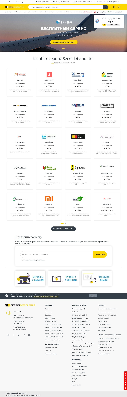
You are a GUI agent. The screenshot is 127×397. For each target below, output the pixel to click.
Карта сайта (102, 330)
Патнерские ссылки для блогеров (83, 343)
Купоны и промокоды (52, 340)
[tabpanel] (63, 33)
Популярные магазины (79, 333)
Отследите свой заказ (62, 2)
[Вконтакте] (7, 335)
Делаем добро (101, 12)
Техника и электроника (79, 376)
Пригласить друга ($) (78, 309)
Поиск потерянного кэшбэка (107, 309)
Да (104, 24)
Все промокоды (77, 363)
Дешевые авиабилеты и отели (82, 352)
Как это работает (43, 2)
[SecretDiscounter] (14, 7)
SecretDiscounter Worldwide (54, 337)
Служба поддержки (104, 327)
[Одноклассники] (18, 335)
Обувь (74, 382)
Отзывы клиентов (51, 321)
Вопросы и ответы (104, 324)
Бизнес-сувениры (103, 354)
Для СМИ (48, 351)
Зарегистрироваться (112, 2)
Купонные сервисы (78, 369)
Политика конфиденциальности (108, 338)
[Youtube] (29, 335)
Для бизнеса (87, 12)
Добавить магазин (51, 348)
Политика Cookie (103, 345)
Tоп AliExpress (68, 12)
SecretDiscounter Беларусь (54, 330)
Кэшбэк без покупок (78, 312)
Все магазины (76, 385)
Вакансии (48, 315)
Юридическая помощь (105, 348)
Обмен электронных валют (81, 321)
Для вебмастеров (51, 354)
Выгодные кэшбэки (78, 340)
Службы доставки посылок (80, 330)
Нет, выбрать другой (113, 24)
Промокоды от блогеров (80, 355)
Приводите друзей (116, 12)
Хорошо (93, 296)
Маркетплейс (102, 321)
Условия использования (106, 341)
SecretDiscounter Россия (53, 324)
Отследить (100, 254)
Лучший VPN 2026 (77, 349)
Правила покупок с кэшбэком (107, 315)
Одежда (74, 379)
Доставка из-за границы (80, 318)
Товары (59, 12)
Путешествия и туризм (79, 366)
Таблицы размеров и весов (81, 324)
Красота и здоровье (78, 372)
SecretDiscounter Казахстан (54, 333)
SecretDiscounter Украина (53, 327)
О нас (47, 309)
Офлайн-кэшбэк (103, 318)
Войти (100, 2)
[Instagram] (24, 335)
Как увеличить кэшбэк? (79, 315)
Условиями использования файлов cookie (45, 297)
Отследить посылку (78, 327)
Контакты (48, 312)
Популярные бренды (78, 337)
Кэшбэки (27, 12)
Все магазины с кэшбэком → (63, 229)
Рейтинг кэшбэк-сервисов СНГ (82, 346)
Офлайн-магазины (37, 12)
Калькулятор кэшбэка (105, 312)
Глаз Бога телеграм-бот (106, 351)
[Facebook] (13, 335)
